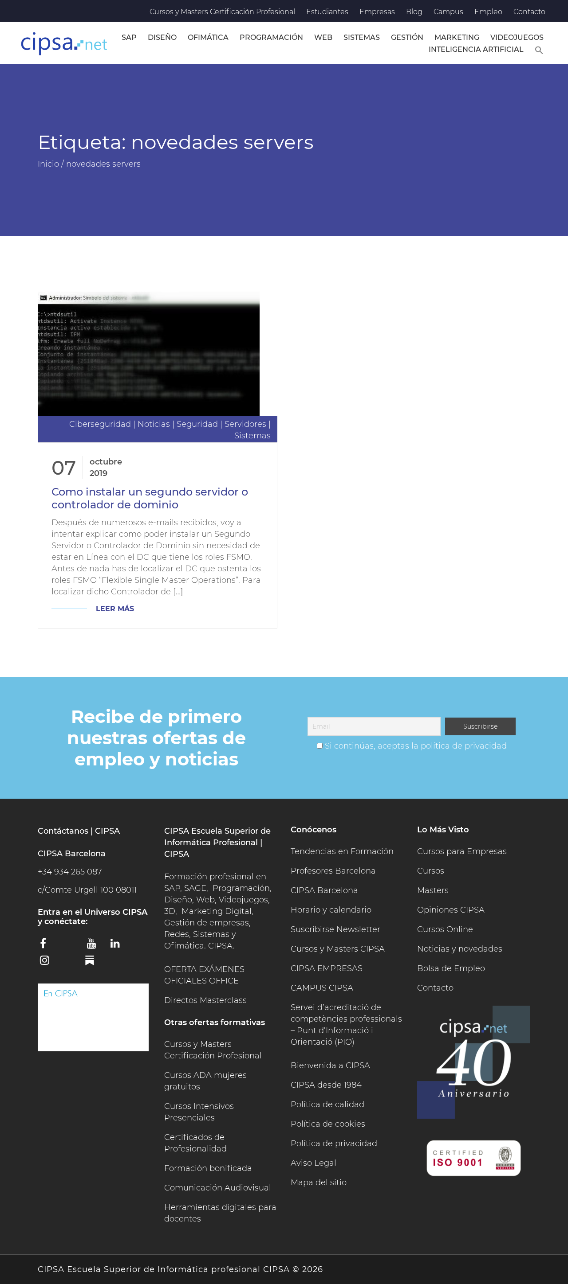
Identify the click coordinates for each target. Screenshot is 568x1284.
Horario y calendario (331, 910)
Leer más (115, 609)
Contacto (529, 12)
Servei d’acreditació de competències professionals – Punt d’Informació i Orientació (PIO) (346, 1025)
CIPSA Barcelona (324, 890)
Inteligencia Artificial (476, 49)
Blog (414, 12)
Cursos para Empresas (462, 851)
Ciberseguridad (100, 424)
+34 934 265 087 (70, 872)
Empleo (488, 12)
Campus (448, 12)
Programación (271, 37)
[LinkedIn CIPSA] (119, 946)
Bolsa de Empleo (451, 968)
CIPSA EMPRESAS (327, 968)
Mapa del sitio (319, 1182)
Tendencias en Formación (342, 851)
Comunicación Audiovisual (217, 1188)
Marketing (456, 37)
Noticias (154, 424)
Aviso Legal (313, 1163)
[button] (539, 49)
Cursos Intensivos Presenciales (199, 1112)
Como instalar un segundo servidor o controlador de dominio (149, 498)
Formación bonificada (208, 1168)
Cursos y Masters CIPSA (338, 949)
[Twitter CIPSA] (72, 945)
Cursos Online (445, 929)
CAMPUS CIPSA (322, 988)
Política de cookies (328, 1124)
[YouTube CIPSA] (95, 946)
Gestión (407, 37)
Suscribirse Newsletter (335, 929)
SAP (129, 37)
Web (323, 37)
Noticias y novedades (459, 949)
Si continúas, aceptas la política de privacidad (416, 746)
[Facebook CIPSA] (48, 946)
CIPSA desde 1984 (326, 1085)
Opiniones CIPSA (451, 910)
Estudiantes (327, 12)
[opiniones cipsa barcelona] (93, 1017)
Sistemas (361, 37)
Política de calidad (327, 1104)
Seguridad (197, 424)
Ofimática (208, 37)
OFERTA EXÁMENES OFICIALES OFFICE (204, 975)
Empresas (377, 12)
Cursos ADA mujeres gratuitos (205, 1081)
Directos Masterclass (205, 1000)
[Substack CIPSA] (95, 964)
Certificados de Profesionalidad (195, 1143)
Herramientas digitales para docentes (220, 1213)
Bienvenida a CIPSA (330, 1065)
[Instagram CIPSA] (48, 963)
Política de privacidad (334, 1143)
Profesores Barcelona (333, 871)
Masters (433, 890)
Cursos (430, 871)
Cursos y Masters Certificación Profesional (222, 12)
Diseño (162, 37)
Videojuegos (517, 37)
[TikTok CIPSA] (72, 962)
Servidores (245, 424)
